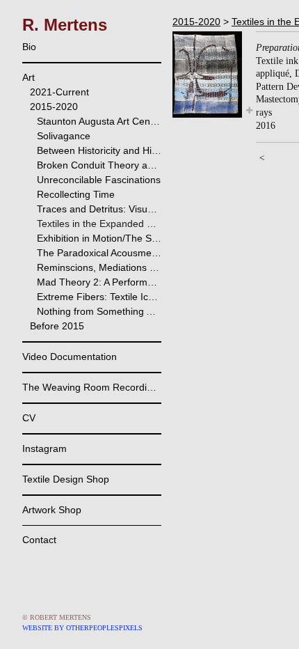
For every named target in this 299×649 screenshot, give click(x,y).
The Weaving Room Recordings (91, 387)
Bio (29, 46)
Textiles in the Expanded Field (99, 223)
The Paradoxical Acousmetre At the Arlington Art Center (99, 252)
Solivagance (63, 135)
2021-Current (59, 91)
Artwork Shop (51, 509)
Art (28, 77)
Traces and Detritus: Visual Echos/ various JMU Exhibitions (99, 208)
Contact (39, 539)
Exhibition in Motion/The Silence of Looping (99, 238)
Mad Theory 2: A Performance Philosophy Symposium (99, 282)
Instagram (44, 448)
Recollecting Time (76, 194)
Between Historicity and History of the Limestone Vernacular (99, 150)
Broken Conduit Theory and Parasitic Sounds (99, 165)
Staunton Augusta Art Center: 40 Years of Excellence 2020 (99, 121)
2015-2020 (54, 106)
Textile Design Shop (65, 479)
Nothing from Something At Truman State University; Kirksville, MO (99, 311)
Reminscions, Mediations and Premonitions (99, 267)
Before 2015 (57, 325)
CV (28, 417)
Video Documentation (69, 356)
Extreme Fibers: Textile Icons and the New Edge (99, 296)
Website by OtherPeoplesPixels (82, 628)
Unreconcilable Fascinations (99, 179)
